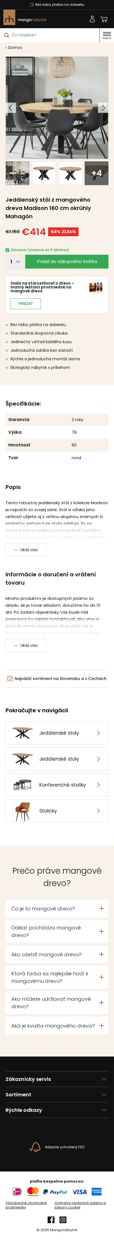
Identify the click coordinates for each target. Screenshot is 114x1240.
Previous (11, 108)
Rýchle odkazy (24, 1110)
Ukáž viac (29, 550)
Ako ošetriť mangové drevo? (46, 954)
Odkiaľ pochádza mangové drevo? (46, 931)
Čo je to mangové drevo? (43, 908)
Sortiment (18, 1094)
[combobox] (49, 35)
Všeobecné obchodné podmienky (26, 1205)
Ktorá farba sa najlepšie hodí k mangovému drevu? (49, 977)
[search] (7, 35)
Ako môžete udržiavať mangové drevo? (51, 1002)
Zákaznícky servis (28, 1079)
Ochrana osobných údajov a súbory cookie (80, 1205)
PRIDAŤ (26, 303)
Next (103, 108)
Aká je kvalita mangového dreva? (53, 1025)
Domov (15, 47)
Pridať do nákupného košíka (67, 261)
